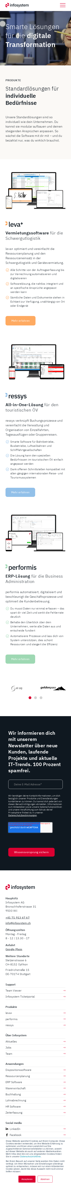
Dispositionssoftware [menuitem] (18, 1070)
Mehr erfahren (20, 320)
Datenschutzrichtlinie (30, 1156)
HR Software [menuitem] (13, 1106)
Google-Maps (14, 949)
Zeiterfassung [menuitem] (14, 1112)
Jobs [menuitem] (8, 1047)
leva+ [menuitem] (9, 1013)
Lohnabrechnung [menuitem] (16, 1100)
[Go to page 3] (41, 697)
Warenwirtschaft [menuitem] (16, 1088)
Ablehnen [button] (45, 1179)
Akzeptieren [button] (27, 1179)
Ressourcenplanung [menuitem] (18, 1076)
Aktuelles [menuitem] (11, 1041)
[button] (62, 5)
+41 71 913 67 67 (18, 917)
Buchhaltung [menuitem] (13, 1094)
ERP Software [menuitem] (14, 1082)
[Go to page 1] (30, 697)
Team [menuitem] (9, 1053)
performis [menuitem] (12, 1019)
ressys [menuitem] (10, 1025)
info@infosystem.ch (18, 923)
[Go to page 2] (35, 697)
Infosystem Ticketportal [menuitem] (20, 996)
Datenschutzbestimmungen (22, 815)
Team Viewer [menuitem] (14, 990)
